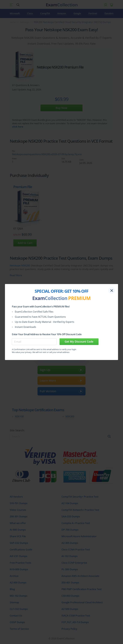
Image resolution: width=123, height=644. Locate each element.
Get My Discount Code (79, 341)
